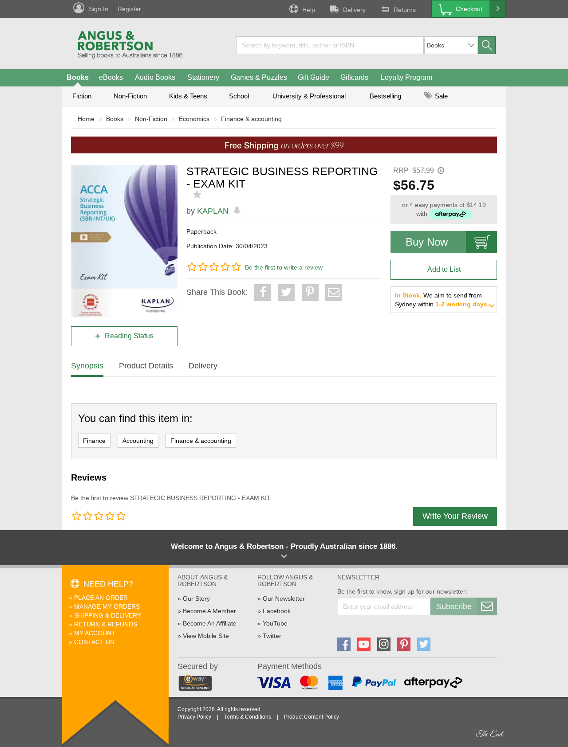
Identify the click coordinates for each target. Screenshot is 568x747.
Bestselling (385, 96)
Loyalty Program (406, 77)
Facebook (277, 610)
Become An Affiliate (210, 623)
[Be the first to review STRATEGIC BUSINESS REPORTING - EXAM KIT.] (198, 194)
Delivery (354, 9)
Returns (405, 9)
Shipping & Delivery (107, 615)
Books (78, 77)
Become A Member (209, 610)
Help (308, 9)
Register (129, 8)
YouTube (275, 623)
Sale (440, 96)
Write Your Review (455, 516)
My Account (94, 633)
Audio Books (155, 77)
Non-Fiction (130, 96)
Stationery (203, 77)
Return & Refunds (105, 624)
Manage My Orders (107, 606)
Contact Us (94, 641)
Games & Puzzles (259, 77)
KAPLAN (213, 211)
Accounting (138, 440)
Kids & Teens (188, 96)
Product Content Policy (311, 717)
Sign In (98, 8)
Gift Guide (313, 77)
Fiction (81, 96)
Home (86, 118)
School (239, 96)
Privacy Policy (194, 717)
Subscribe (454, 606)
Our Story (196, 598)
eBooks (111, 77)
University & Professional (309, 96)
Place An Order (101, 597)
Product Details (146, 365)
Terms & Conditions (247, 717)
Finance (94, 440)
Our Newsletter (284, 598)
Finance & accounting (251, 118)
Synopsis (87, 365)
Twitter (272, 635)
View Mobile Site (206, 635)
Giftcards (354, 77)
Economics (194, 118)
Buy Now (427, 242)
